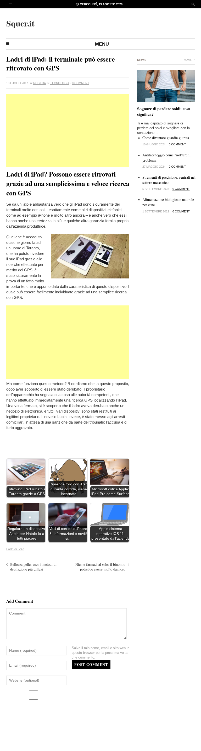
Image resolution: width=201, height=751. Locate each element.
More (188, 59)
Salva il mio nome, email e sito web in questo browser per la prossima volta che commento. (100, 652)
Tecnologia (59, 83)
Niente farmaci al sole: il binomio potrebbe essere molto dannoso (100, 567)
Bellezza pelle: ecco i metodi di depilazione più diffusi (33, 567)
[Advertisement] (67, 130)
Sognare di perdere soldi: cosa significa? (163, 111)
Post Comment (91, 664)
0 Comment (80, 83)
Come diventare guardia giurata (165, 137)
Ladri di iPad (15, 549)
